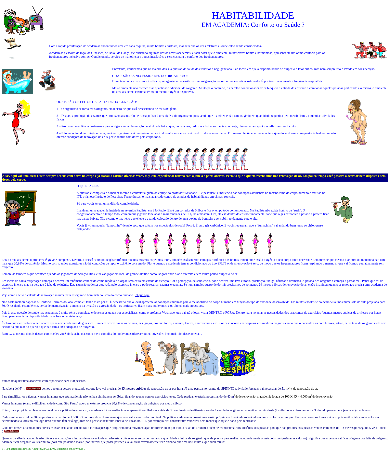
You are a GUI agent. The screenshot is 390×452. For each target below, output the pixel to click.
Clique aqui (142, 295)
